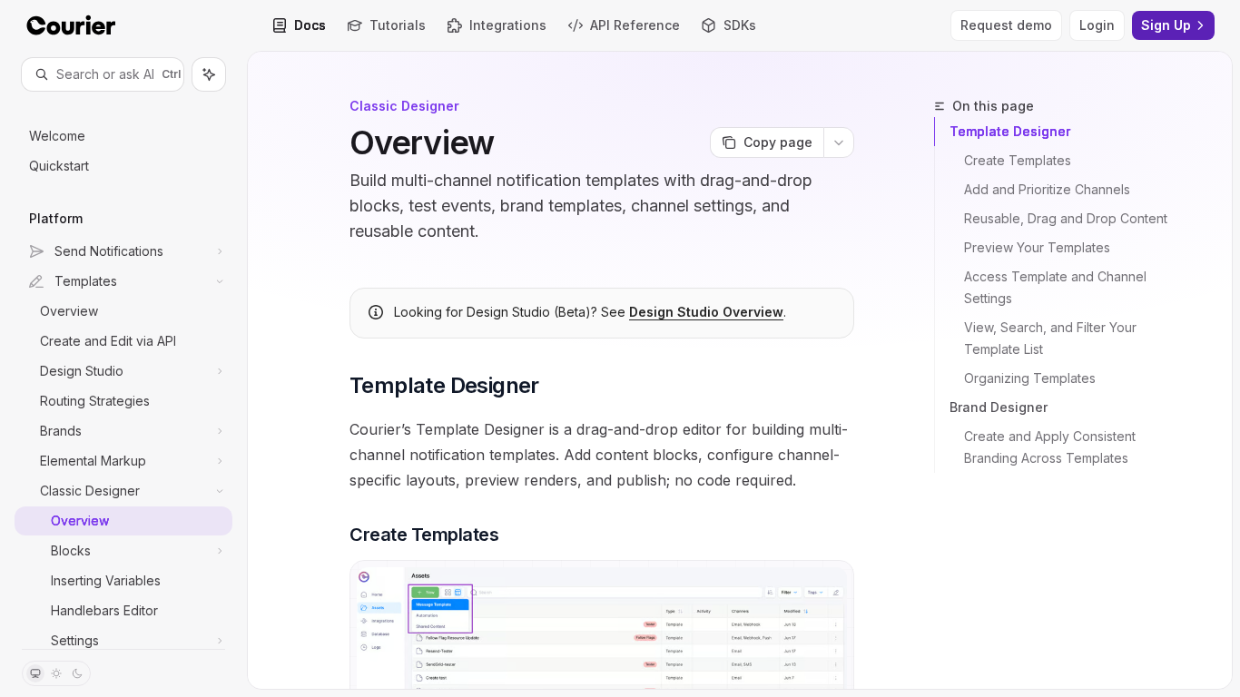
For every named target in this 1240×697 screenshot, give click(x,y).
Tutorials (397, 25)
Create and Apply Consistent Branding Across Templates (1051, 447)
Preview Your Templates (1037, 247)
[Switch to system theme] (35, 673)
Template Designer (1010, 131)
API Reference (635, 25)
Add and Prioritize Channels (1047, 189)
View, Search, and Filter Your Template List (1052, 338)
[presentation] (123, 370)
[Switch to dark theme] (77, 673)
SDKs (739, 25)
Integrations (507, 25)
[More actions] (838, 142)
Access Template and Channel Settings (1057, 287)
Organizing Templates (1030, 378)
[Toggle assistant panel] (208, 74)
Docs (310, 25)
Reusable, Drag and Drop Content (1065, 218)
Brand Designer (999, 407)
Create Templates (1017, 160)
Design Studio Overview (706, 311)
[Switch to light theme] (56, 673)
